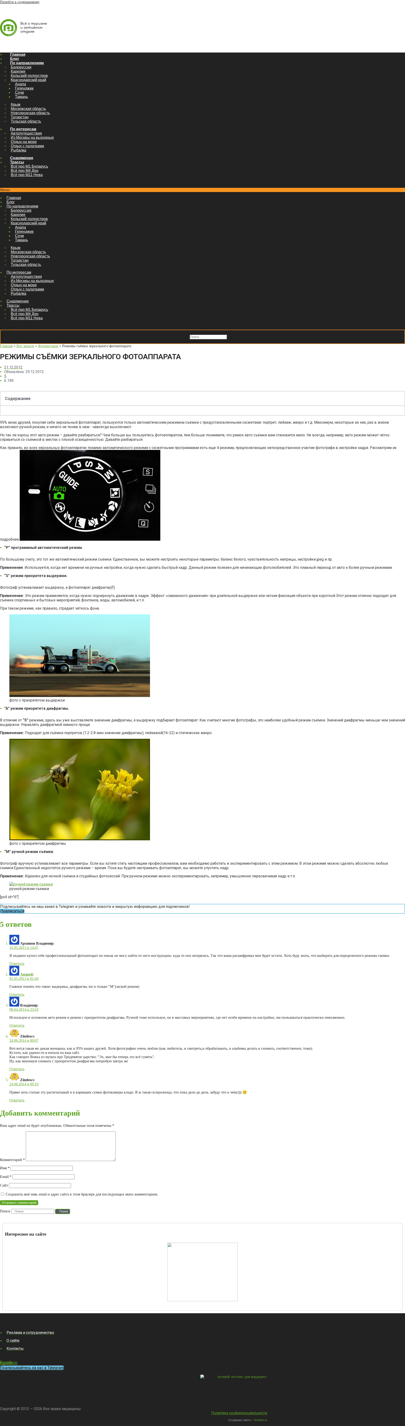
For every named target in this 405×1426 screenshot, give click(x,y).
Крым (15, 104)
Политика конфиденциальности (239, 1413)
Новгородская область (30, 113)
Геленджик (24, 88)
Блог (14, 59)
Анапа (20, 84)
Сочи (19, 92)
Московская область (28, 109)
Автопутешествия (26, 133)
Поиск (183, 337)
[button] (202, 190)
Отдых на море (24, 142)
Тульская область (26, 121)
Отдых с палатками (27, 146)
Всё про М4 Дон (24, 171)
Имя (5, 1168)
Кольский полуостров (29, 76)
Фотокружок (48, 346)
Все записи (25, 346)
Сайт (4, 1185)
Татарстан (20, 117)
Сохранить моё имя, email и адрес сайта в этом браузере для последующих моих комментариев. (82, 1194)
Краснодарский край (28, 80)
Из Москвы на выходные (32, 138)
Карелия (18, 71)
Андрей (26, 974)
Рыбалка (18, 150)
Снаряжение (21, 158)
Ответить (16, 964)
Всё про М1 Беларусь (29, 166)
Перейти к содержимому (20, 2)
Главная (17, 55)
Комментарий (12, 1160)
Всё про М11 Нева (27, 175)
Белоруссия (21, 67)
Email (5, 1177)
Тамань (21, 97)
